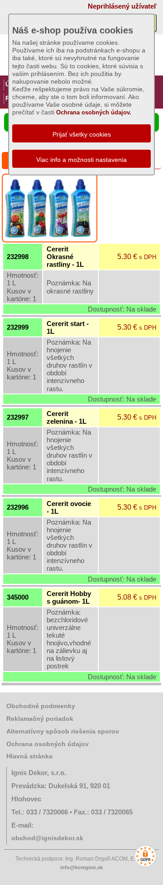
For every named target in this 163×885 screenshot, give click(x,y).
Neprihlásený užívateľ (122, 6)
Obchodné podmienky (40, 706)
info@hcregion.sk (81, 867)
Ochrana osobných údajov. (93, 112)
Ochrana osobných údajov (47, 744)
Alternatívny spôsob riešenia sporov (62, 731)
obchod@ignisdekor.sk (47, 838)
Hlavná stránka (29, 756)
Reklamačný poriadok (39, 718)
